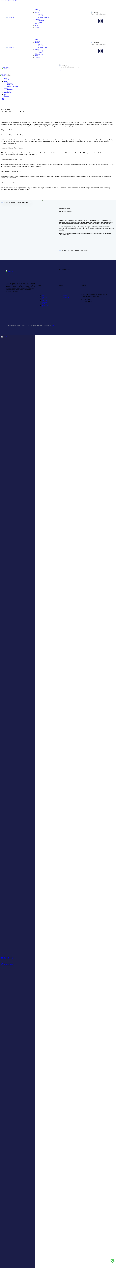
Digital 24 (54, 325)
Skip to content (4, 1)
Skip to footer (13, 1)
